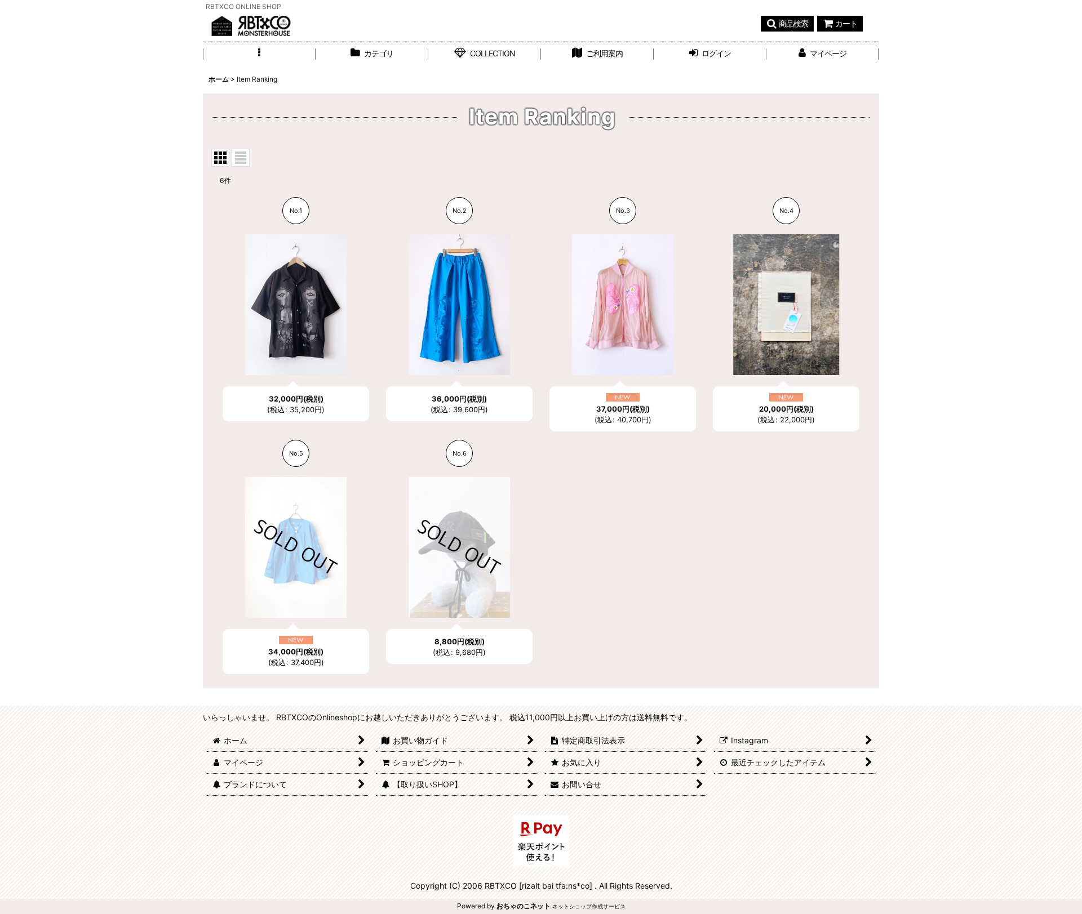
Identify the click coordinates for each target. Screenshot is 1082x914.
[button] (787, 24)
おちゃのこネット (523, 906)
